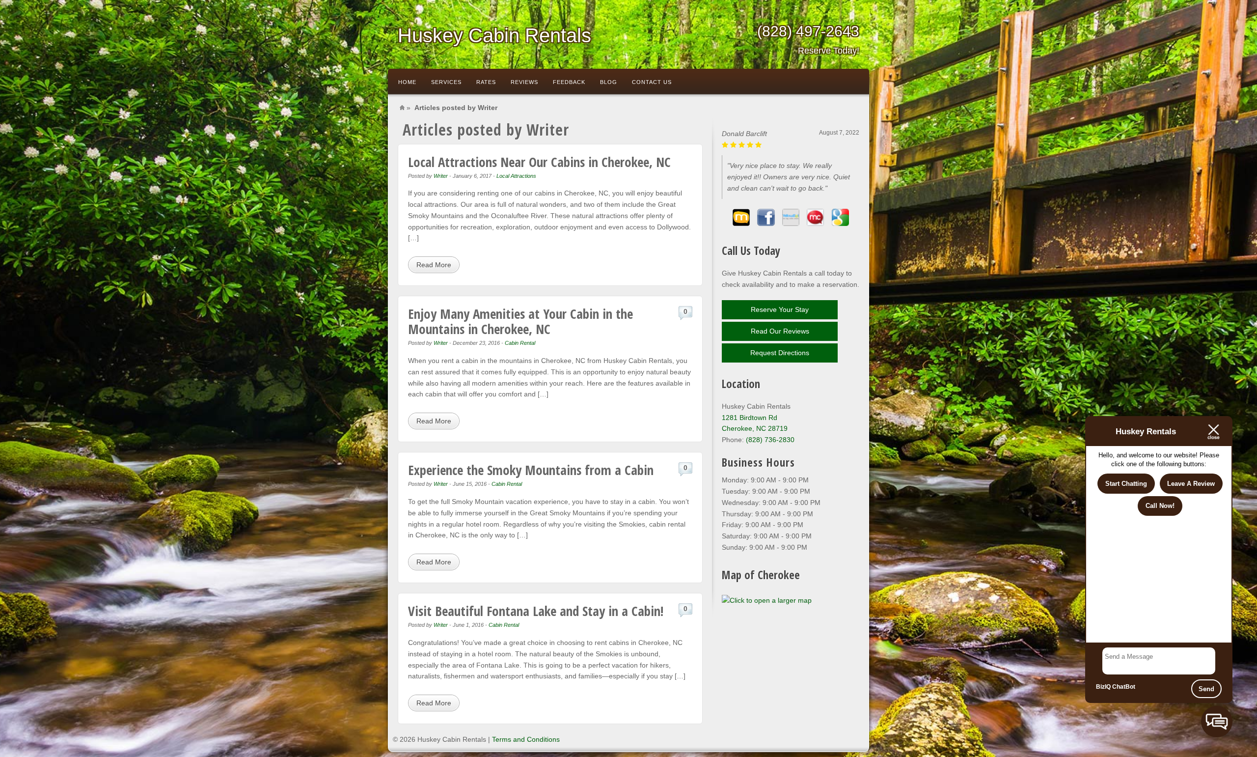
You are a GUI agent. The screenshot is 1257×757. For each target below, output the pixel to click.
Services (446, 82)
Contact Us (652, 82)
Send (1206, 689)
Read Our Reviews (780, 331)
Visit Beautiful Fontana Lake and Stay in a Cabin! (535, 611)
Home (407, 82)
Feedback (569, 82)
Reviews (524, 82)
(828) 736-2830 (770, 440)
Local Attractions (516, 176)
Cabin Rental (520, 343)
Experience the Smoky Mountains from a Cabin (531, 470)
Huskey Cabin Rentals (494, 35)
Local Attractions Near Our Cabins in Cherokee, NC (539, 162)
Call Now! (1160, 505)
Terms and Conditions (526, 739)
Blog (608, 82)
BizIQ (1103, 686)
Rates (486, 82)
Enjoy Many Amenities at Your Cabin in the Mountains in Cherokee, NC (520, 321)
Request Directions (779, 353)
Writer (441, 176)
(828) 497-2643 (808, 39)
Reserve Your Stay (780, 309)
